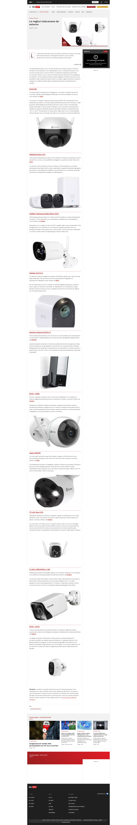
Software (70, 12)
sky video (31, 803)
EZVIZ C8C (33, 89)
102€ (41, 96)
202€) (31, 162)
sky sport (31, 797)
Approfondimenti (61, 12)
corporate (71, 812)
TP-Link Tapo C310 (36, 512)
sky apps (51, 800)
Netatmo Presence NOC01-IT (40, 332)
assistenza (95, 819)
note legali (71, 803)
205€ (57, 280)
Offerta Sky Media (73, 809)
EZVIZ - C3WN (34, 394)
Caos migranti (46, 6)
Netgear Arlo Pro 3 (36, 273)
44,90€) (49, 520)
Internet (77, 12)
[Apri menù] (30, 7)
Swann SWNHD (35, 453)
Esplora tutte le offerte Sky (44, 2)
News (53, 12)
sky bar (51, 806)
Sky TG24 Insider (102, 6)
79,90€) (33, 634)
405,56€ (33, 340)
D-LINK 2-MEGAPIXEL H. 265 (39, 569)
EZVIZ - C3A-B (34, 627)
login (106, 2)
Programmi (52, 812)
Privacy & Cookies (59, 819)
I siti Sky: (31, 794)
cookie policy (72, 800)
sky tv (50, 797)
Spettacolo (91, 6)
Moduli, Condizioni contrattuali (49, 819)
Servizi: (50, 794)
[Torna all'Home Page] (36, 7)
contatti (100, 819)
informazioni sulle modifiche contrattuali (72, 819)
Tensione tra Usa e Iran (63, 6)
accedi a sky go (101, 793)
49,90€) (31, 401)
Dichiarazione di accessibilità (76, 806)
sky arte (31, 806)
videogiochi (89, 12)
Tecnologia (32, 12)
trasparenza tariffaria (88, 819)
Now (83, 12)
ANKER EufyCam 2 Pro (37, 154)
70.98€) (42, 221)
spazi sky (51, 809)
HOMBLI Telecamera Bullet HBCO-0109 (44, 214)
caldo (53, 6)
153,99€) (69, 575)
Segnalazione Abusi (66, 822)
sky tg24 (31, 800)
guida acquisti (36, 709)
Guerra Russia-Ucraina (79, 6)
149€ (37, 460)
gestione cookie (72, 797)
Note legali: (71, 794)
